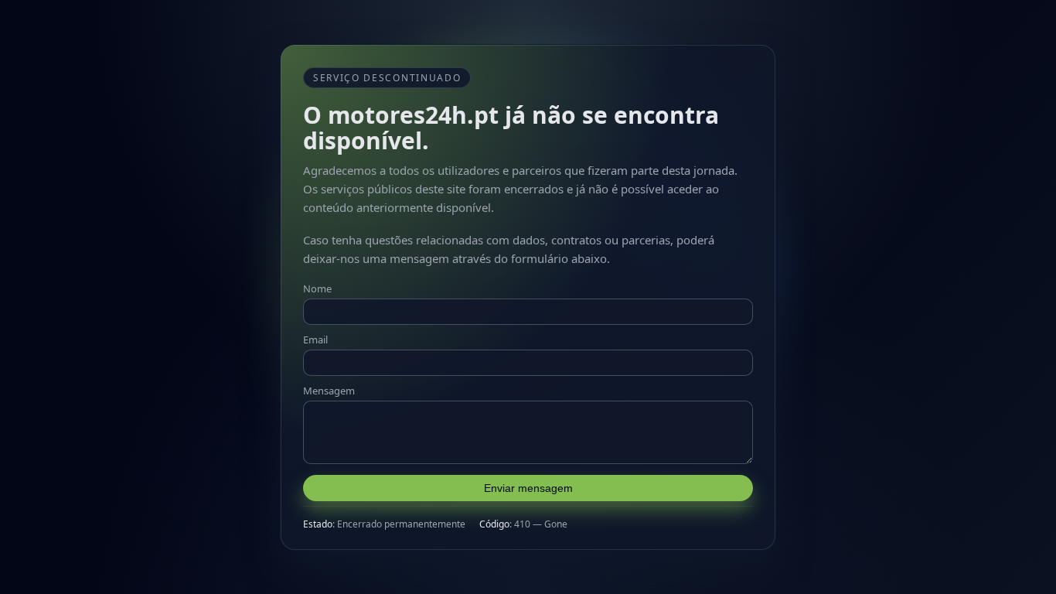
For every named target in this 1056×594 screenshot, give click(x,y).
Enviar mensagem (528, 488)
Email (315, 339)
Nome (317, 288)
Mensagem (329, 391)
